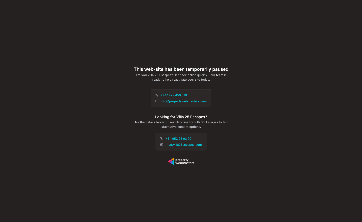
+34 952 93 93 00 (178, 138)
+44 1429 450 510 (174, 95)
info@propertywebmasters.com (184, 101)
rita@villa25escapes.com (184, 144)
